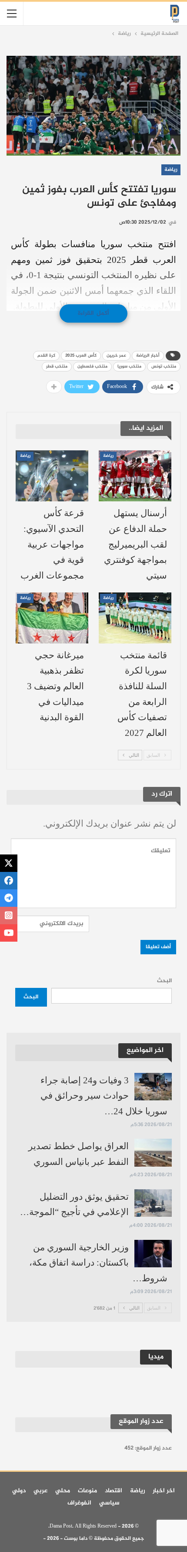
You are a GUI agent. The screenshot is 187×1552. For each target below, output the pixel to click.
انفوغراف (79, 1503)
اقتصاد (113, 1491)
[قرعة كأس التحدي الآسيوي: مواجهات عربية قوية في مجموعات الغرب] (52, 475)
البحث (164, 981)
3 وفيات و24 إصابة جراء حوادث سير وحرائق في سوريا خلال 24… (103, 1095)
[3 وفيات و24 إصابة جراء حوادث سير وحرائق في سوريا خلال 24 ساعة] (153, 1087)
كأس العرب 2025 (81, 355)
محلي (62, 1491)
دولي (19, 1491)
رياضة (170, 169)
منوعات (87, 1491)
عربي (40, 1491)
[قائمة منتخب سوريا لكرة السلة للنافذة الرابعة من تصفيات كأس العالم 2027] (135, 617)
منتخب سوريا (129, 366)
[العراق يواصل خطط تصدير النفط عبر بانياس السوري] (153, 1153)
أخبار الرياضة (148, 355)
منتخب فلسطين (92, 366)
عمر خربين (116, 355)
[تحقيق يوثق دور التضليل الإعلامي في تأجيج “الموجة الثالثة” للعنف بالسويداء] (153, 1203)
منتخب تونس (163, 366)
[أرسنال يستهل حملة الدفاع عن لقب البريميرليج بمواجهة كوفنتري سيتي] (135, 475)
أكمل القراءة (93, 313)
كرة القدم (46, 355)
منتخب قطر (56, 366)
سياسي (109, 1503)
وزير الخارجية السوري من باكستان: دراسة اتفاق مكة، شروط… (98, 1262)
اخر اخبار (164, 1491)
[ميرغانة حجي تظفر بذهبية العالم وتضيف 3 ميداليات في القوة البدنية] (52, 617)
